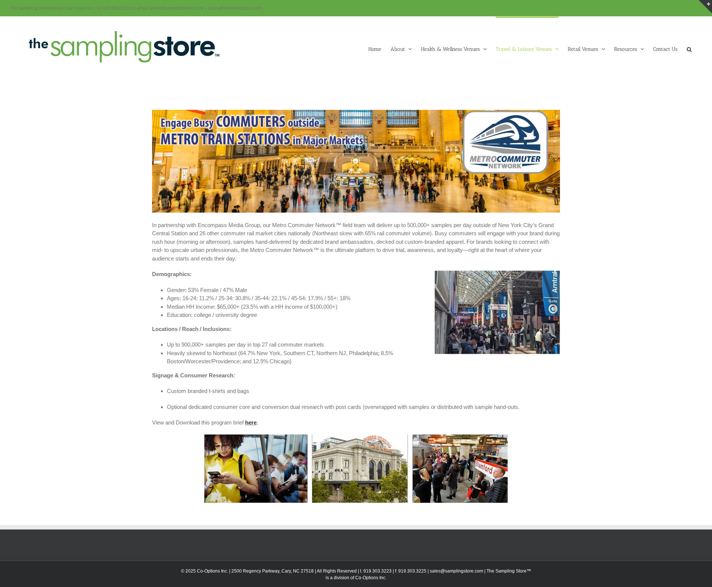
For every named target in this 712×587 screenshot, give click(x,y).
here (251, 422)
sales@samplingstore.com (235, 8)
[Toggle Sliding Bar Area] (705, 6)
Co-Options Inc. (370, 577)
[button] (689, 49)
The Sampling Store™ (509, 571)
